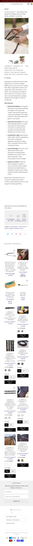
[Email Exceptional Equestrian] (21, 528)
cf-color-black (13, 226)
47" (6, 377)
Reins (21, 228)
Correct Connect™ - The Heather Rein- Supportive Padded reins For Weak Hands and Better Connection (16, 14)
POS (20, 532)
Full (26, 421)
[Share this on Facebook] (12, 234)
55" (11, 377)
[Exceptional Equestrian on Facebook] (14, 528)
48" (19, 370)
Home (6, 9)
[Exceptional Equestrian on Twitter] (12, 528)
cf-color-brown (22, 226)
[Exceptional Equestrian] (16, 4)
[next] (27, 36)
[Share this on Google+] (20, 234)
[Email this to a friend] (24, 234)
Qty (5, 188)
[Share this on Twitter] (8, 234)
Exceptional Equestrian (13, 532)
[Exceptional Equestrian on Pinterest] (16, 528)
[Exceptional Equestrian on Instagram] (19, 528)
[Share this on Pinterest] (16, 234)
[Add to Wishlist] (14, 250)
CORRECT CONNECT (14, 228)
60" (11, 424)
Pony (20, 421)
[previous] (6, 36)
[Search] (28, 4)
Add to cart (23, 335)
